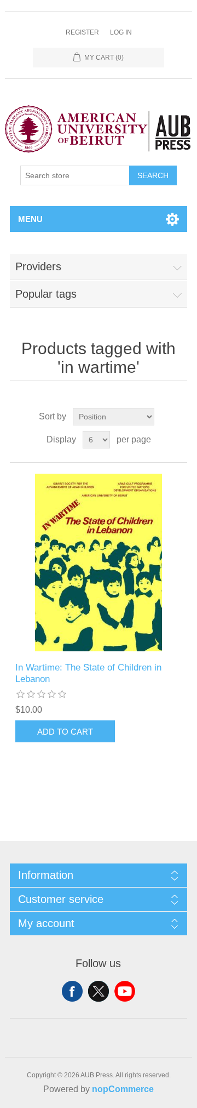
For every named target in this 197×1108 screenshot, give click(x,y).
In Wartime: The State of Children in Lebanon (88, 673)
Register (82, 32)
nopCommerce (123, 1089)
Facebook (72, 991)
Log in (121, 32)
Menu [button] (30, 219)
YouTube (124, 991)
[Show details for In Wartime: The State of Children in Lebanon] (98, 562)
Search (153, 175)
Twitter (98, 991)
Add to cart (65, 731)
